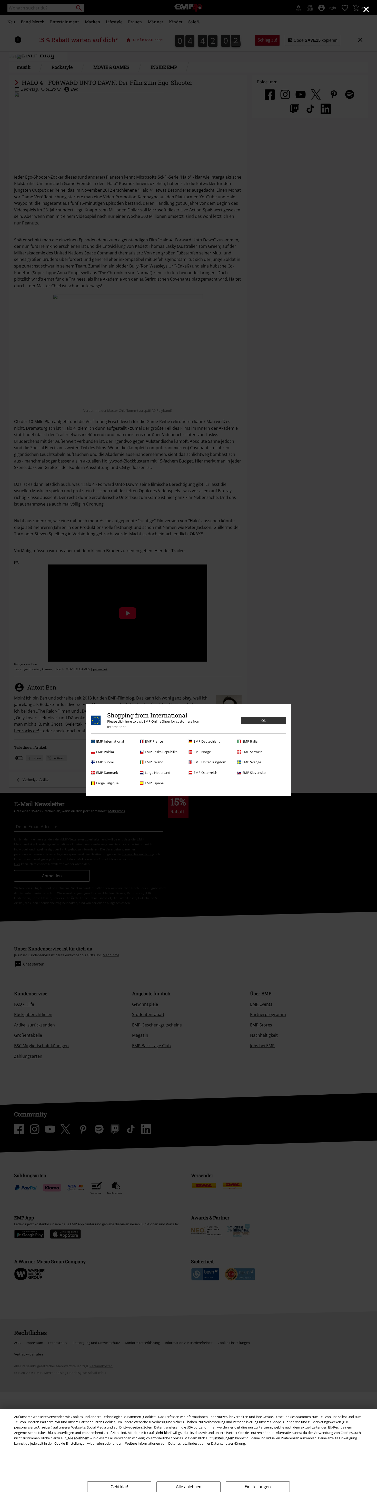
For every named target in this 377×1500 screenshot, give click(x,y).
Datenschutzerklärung (228, 1443)
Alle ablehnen (188, 1487)
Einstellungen (258, 1486)
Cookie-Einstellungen (70, 1443)
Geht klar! (119, 1487)
